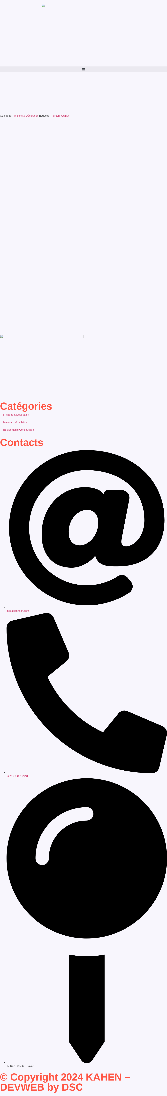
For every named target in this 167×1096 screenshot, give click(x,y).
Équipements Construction (18, 429)
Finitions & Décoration (25, 115)
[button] (83, 69)
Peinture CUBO (60, 115)
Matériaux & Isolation (15, 422)
